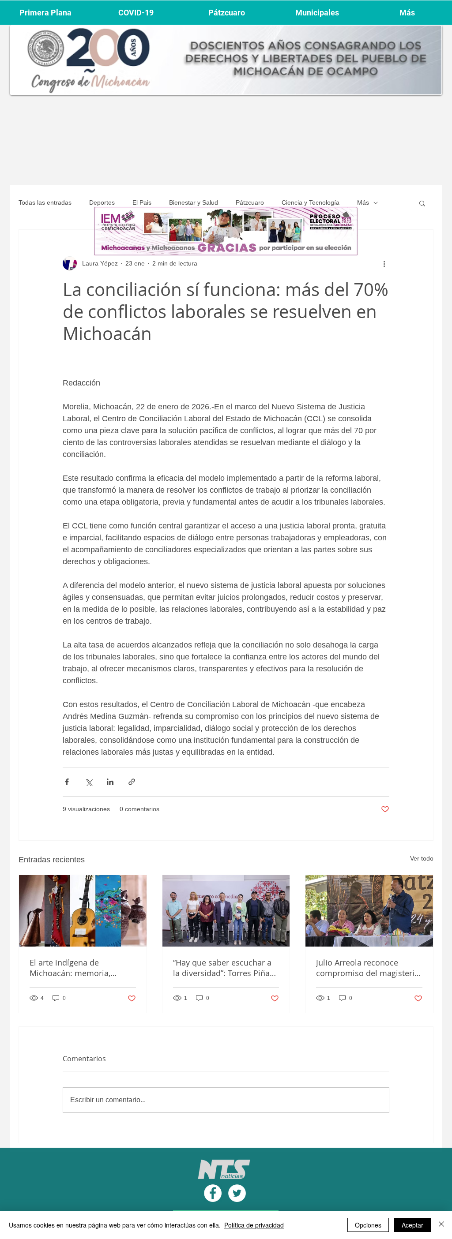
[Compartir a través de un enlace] (132, 782)
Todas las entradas (45, 202)
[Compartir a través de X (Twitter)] (88, 782)
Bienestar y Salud (193, 202)
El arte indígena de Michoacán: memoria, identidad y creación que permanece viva (75, 967)
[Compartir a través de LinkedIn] (110, 782)
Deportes (102, 202)
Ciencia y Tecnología (310, 202)
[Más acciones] (384, 263)
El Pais (141, 202)
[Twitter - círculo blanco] (237, 1193)
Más (363, 202)
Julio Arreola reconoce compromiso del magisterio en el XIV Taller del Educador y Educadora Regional (369, 967)
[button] (422, 202)
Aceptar (412, 1224)
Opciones (368, 1224)
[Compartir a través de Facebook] (67, 782)
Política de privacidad (254, 1224)
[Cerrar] (441, 1225)
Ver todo (421, 858)
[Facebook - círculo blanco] (213, 1193)
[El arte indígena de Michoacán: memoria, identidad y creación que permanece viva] (83, 911)
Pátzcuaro (250, 202)
